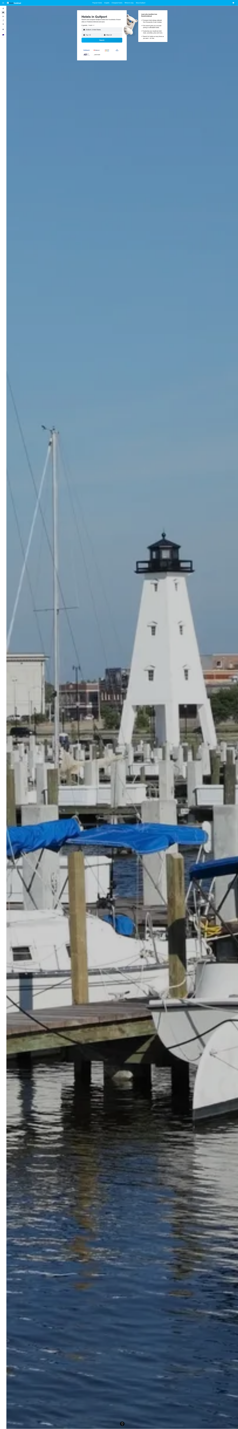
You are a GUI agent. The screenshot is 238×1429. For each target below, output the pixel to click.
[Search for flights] (3, 8)
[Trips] (3, 29)
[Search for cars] (3, 16)
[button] (3, 3)
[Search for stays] (3, 12)
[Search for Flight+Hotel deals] (3, 20)
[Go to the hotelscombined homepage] (14, 3)
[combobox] (88, 25)
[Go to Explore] (3, 24)
